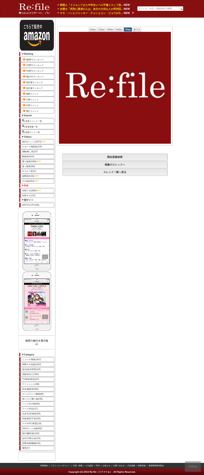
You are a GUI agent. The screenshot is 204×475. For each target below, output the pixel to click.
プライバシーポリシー (60, 465)
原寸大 (137, 29)
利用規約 (44, 465)
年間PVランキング (35, 71)
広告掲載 (131, 465)
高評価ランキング (34, 82)
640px (119, 29)
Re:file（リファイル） (101, 472)
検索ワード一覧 (32, 132)
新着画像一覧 (31, 127)
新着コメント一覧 (33, 121)
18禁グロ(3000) (29, 190)
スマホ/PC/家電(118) (31, 423)
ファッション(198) (30, 384)
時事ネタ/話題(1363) (31, 364)
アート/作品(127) (30, 408)
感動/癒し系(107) (30, 151)
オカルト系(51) (29, 171)
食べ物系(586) (28, 166)
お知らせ (106, 465)
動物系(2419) (28, 156)
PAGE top (193, 466)
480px (110, 29)
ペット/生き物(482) (31, 404)
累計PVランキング (35, 77)
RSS (98, 465)
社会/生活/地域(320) (31, 413)
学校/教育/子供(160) (31, 418)
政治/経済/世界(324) (31, 369)
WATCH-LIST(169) (30, 205)
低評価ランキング (34, 88)
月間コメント (32, 99)
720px (128, 29)
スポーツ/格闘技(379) (32, 146)
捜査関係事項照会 (156, 465)
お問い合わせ (119, 465)
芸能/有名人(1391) (30, 374)
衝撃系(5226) (28, 176)
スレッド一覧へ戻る (114, 172)
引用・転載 (77, 465)
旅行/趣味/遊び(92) (30, 433)
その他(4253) (28, 181)
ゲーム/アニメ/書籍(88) (33, 394)
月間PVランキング (35, 65)
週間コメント (32, 94)
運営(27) (26, 448)
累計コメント (32, 111)
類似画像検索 (115, 157)
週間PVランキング (35, 59)
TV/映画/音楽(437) (30, 379)
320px (101, 29)
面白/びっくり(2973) (31, 141)
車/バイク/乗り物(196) (32, 399)
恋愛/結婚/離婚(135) (31, 443)
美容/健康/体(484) (30, 389)
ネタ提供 (89, 465)
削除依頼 (142, 465)
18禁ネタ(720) (28, 195)
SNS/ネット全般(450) (32, 428)
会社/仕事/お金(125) (31, 438)
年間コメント (32, 105)
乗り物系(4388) (29, 161)
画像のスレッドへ (115, 164)
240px (93, 29)
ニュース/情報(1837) (31, 359)
